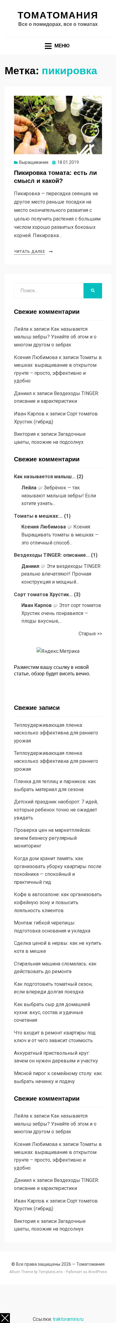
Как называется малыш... (44, 476)
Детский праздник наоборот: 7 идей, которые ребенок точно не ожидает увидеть (56, 809)
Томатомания (58, 15)
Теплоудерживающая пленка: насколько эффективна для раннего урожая (56, 733)
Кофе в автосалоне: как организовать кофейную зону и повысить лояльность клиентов (58, 902)
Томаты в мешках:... (38, 516)
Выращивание (34, 162)
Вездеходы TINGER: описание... (52, 555)
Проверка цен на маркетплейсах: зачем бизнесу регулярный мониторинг (52, 838)
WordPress (97, 1272)
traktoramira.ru (68, 1319)
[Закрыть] (5, 1318)
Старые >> (90, 634)
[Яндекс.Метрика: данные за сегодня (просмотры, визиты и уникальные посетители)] (58, 651)
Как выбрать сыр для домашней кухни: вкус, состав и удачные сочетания (52, 1012)
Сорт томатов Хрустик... (43, 594)
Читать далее (29, 251)
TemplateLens (51, 1272)
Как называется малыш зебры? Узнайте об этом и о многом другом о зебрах (55, 337)
